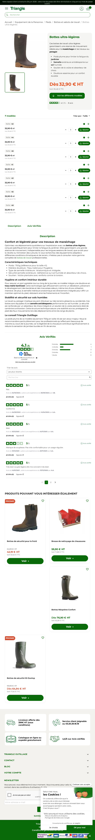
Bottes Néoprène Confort (63, 609)
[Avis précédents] (42, 482)
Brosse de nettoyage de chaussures (68, 541)
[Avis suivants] (55, 482)
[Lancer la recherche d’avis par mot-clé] (90, 377)
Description (14, 226)
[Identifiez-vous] (82, 8)
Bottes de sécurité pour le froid (22, 541)
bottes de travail (24, 258)
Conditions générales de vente (47, 830)
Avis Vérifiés (34, 226)
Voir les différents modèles (67, 95)
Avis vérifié (87, 385)
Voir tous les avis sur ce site (25, 362)
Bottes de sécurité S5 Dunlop (21, 678)
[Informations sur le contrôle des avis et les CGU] (37, 358)
